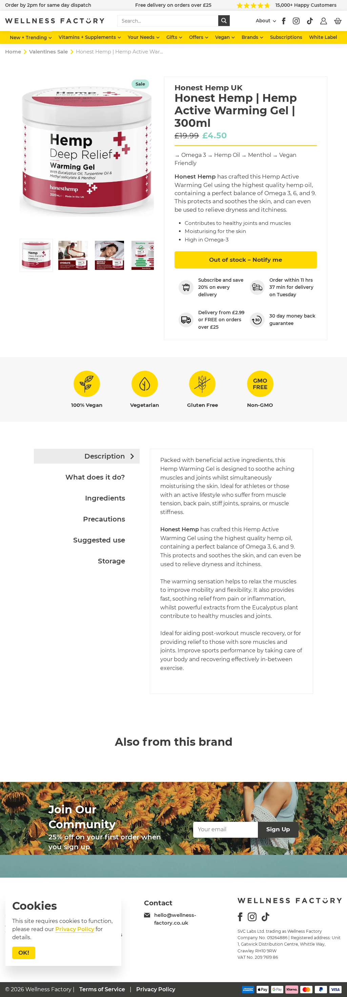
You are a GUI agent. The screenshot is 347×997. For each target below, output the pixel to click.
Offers (197, 37)
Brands (251, 37)
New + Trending (29, 37)
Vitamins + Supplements (88, 37)
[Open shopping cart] (338, 21)
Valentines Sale (48, 51)
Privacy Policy (155, 989)
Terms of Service (102, 989)
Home (13, 51)
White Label (323, 37)
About (263, 20)
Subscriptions (286, 37)
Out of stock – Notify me (245, 259)
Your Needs (142, 37)
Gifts (172, 37)
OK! (23, 952)
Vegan (223, 37)
